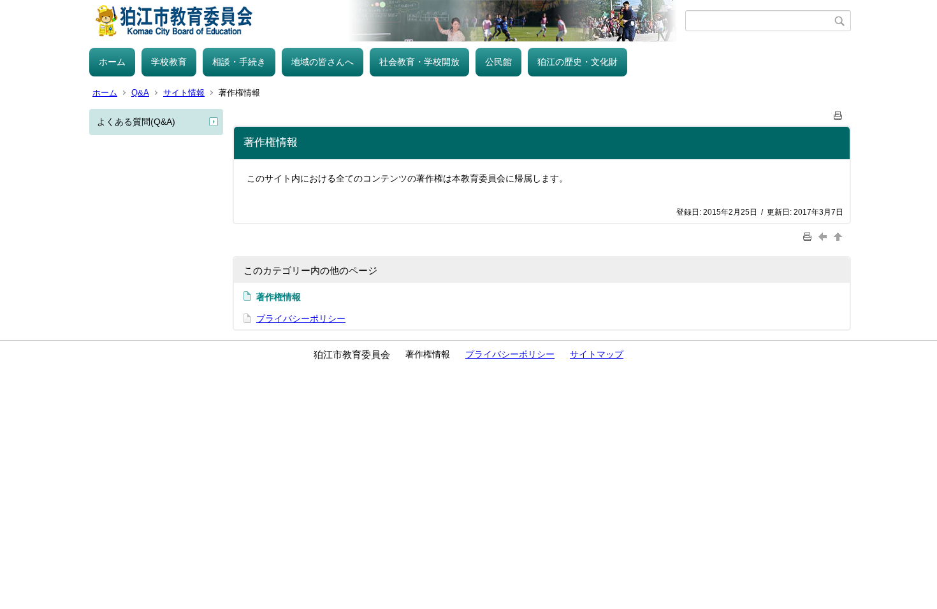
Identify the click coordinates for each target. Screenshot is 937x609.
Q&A (140, 92)
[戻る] (824, 236)
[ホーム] (387, 20)
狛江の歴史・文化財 (577, 62)
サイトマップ (596, 354)
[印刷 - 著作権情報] (838, 113)
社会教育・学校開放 (419, 62)
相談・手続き (239, 62)
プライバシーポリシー (300, 318)
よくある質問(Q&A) (136, 122)
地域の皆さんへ (322, 62)
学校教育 (169, 62)
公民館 (498, 62)
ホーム (112, 62)
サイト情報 (184, 92)
